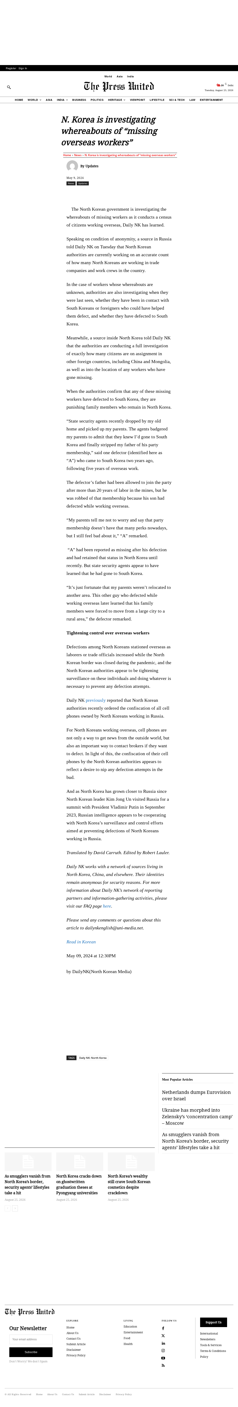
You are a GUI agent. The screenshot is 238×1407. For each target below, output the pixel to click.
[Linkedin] (142, 193)
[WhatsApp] (131, 193)
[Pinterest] (152, 193)
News (78, 155)
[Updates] (73, 166)
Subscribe (31, 1352)
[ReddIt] (120, 193)
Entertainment (133, 1332)
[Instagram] (163, 1351)
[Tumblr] (174, 193)
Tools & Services (210, 1345)
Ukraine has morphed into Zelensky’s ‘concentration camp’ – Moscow (197, 1116)
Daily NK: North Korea (92, 1057)
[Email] (163, 193)
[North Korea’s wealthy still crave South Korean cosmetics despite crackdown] (131, 1161)
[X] (110, 193)
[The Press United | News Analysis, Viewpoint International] (119, 87)
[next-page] (15, 1208)
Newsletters (207, 1339)
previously (96, 700)
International (209, 1333)
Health (128, 1344)
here (107, 905)
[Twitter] (163, 1336)
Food (127, 1338)
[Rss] (163, 1365)
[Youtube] (163, 1358)
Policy (204, 1357)
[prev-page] (7, 1208)
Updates (92, 166)
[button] (9, 87)
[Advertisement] (119, 32)
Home (67, 155)
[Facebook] (99, 193)
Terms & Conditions (213, 1351)
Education (130, 1326)
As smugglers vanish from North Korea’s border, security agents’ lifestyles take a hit (195, 1141)
